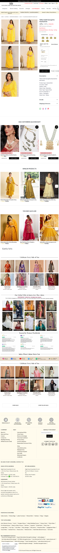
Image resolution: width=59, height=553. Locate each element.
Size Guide (51, 34)
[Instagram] (49, 444)
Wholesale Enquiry (21, 455)
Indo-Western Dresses (6, 523)
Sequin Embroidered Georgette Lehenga (26, 537)
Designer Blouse (22, 523)
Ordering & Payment (22, 451)
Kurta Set (21, 8)
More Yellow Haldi (43, 405)
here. (9, 550)
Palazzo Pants (43, 523)
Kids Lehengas (25, 527)
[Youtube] (52, 444)
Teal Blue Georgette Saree (40, 543)
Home (2, 16)
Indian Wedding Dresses (33, 523)
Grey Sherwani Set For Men (38, 539)
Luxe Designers (36, 8)
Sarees (43, 8)
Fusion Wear (4, 529)
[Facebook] (42, 444)
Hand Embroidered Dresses (39, 529)
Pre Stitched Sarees (5, 525)
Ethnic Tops (46, 525)
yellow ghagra (41, 537)
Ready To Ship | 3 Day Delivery (49, 12)
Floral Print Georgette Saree (8, 537)
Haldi (20, 16)
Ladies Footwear (21, 515)
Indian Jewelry (4, 515)
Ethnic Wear (52, 523)
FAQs (18, 446)
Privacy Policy (20, 439)
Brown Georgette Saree (7, 541)
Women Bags (12, 515)
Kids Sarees (33, 527)
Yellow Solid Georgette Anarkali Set (30, 16)
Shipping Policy (21, 449)
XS (43, 37)
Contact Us (3, 437)
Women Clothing (13, 8)
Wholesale (41, 3)
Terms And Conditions (22, 437)
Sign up (53, 3)
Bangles (46, 515)
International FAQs (21, 432)
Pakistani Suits (28, 529)
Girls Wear (17, 527)
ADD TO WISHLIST (55, 71)
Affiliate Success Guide (6, 441)
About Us (3, 432)
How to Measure (54, 44)
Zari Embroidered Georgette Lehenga (23, 543)
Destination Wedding (14, 16)
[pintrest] (56, 444)
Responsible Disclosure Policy (24, 443)
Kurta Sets (50, 529)
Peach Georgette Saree (31, 541)
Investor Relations (21, 441)
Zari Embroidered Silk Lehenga (9, 539)
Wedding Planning (5, 439)
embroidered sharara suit (44, 541)
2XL (47, 40)
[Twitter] (46, 444)
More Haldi (15, 405)
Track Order (35, 3)
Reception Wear (41, 527)
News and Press (4, 434)
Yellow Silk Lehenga (19, 541)
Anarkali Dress (12, 529)
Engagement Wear (51, 527)
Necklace (36, 515)
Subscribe (49, 436)
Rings (41, 515)
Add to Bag (45, 71)
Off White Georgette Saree (24, 539)
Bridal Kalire (39, 525)
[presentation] (2, 141)
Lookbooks (19, 457)
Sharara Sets (20, 529)
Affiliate (46, 3)
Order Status (20, 434)
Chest (42, 61)
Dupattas (32, 525)
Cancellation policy (21, 448)
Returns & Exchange (22, 436)
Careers (3, 436)
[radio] (47, 49)
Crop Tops (11, 527)
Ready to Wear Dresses (17, 525)
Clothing (6, 16)
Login (50, 3)
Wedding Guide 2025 (28, 3)
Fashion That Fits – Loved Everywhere (29, 12)
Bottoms (27, 525)
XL (42, 40)
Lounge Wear (4, 527)
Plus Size (49, 8)
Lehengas (27, 8)
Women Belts (30, 515)
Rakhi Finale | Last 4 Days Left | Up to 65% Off (9, 13)
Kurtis (14, 523)
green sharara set (51, 539)
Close (16, 543)
